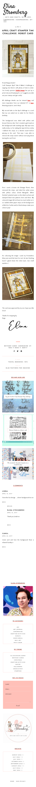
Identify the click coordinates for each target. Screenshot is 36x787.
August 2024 (18, 766)
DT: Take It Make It (20, 347)
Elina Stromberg (15, 9)
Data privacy (21, 781)
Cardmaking (23, 346)
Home (12, 781)
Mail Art (18, 640)
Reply (4, 502)
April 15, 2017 (7, 493)
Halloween (18, 666)
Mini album (18, 642)
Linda (5, 491)
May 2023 (17, 770)
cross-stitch (18, 669)
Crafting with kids (18, 634)
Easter (18, 664)
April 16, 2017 (12, 512)
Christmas (18, 660)
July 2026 (17, 757)
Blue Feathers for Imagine (18, 367)
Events (18, 636)
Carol (5, 533)
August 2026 (17, 755)
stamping (18, 671)
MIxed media (18, 638)
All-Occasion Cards (18, 655)
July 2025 (17, 759)
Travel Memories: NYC (18, 361)
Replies (9, 506)
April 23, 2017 (7, 536)
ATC (18, 627)
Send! (18, 706)
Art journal (18, 629)
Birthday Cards (10, 346)
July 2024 (17, 768)
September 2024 (17, 763)
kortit (24, 348)
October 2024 (18, 761)
